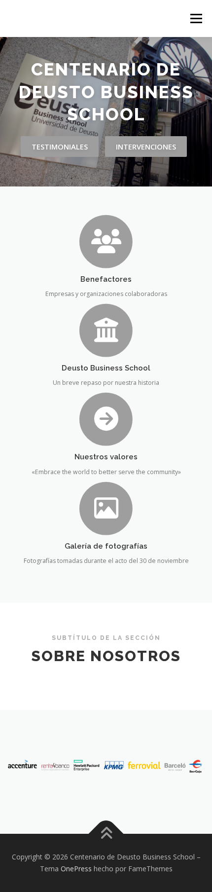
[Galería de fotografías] (106, 507)
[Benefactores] (106, 240)
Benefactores (106, 279)
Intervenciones (146, 146)
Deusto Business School (106, 368)
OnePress (76, 868)
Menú (195, 18)
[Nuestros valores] (106, 418)
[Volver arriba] (106, 834)
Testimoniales (60, 146)
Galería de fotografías (106, 546)
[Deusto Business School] (106, 329)
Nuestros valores (106, 456)
